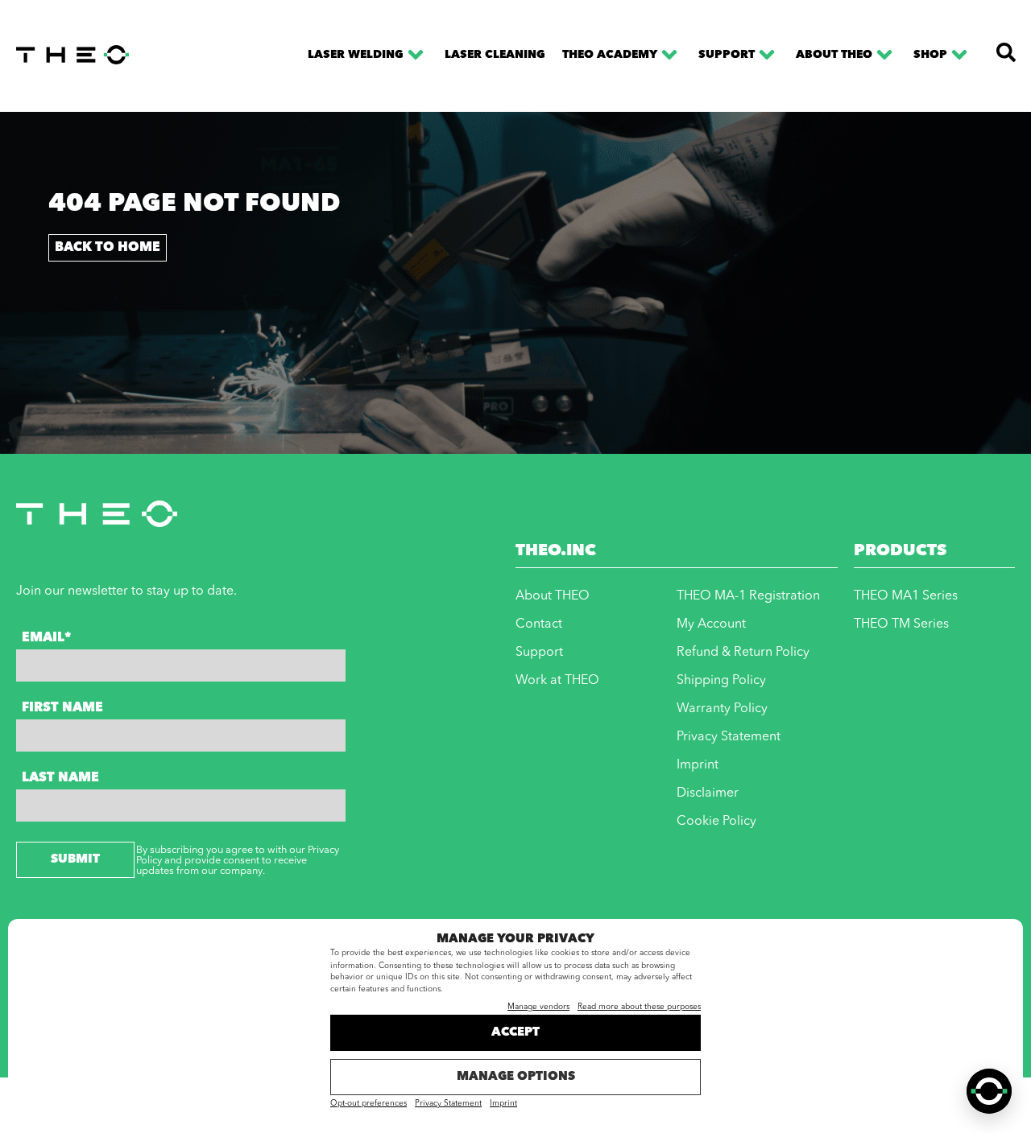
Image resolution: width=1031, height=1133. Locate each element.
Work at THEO (557, 680)
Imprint (503, 1104)
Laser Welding (356, 54)
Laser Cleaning (495, 54)
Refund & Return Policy (743, 652)
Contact (539, 624)
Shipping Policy (721, 680)
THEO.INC (556, 551)
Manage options (516, 1077)
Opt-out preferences (368, 1104)
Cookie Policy (716, 821)
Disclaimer (708, 793)
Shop (930, 54)
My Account (711, 624)
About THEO (834, 54)
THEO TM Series (901, 624)
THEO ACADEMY (609, 54)
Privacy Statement (448, 1104)
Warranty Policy (722, 708)
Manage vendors (538, 1007)
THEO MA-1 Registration (748, 596)
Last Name (60, 778)
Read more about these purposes (639, 1007)
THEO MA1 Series (906, 596)
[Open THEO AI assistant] (989, 1091)
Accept (515, 1033)
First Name (62, 708)
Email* (46, 638)
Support (726, 54)
